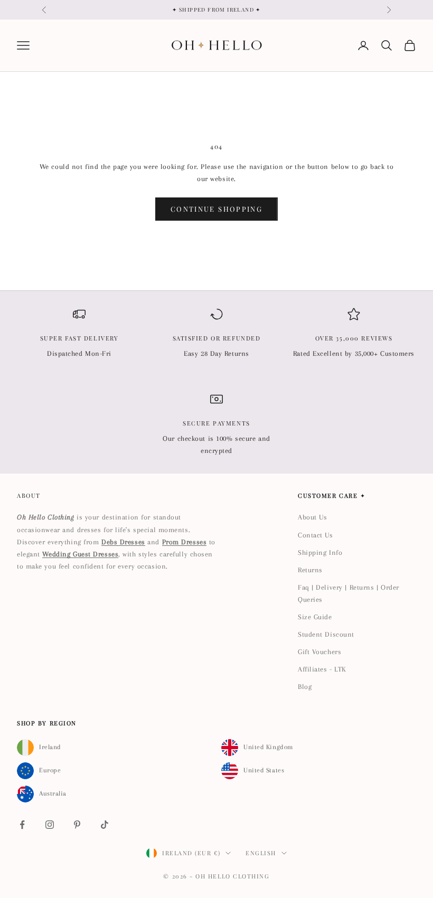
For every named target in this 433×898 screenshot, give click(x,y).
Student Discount (326, 634)
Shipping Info (320, 552)
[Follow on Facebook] (22, 824)
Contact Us (315, 535)
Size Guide (315, 617)
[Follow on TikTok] (104, 824)
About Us (312, 517)
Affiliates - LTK (322, 669)
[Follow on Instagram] (49, 824)
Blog (305, 687)
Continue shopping (216, 208)
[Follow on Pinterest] (77, 824)
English (261, 853)
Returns (310, 570)
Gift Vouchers (319, 652)
